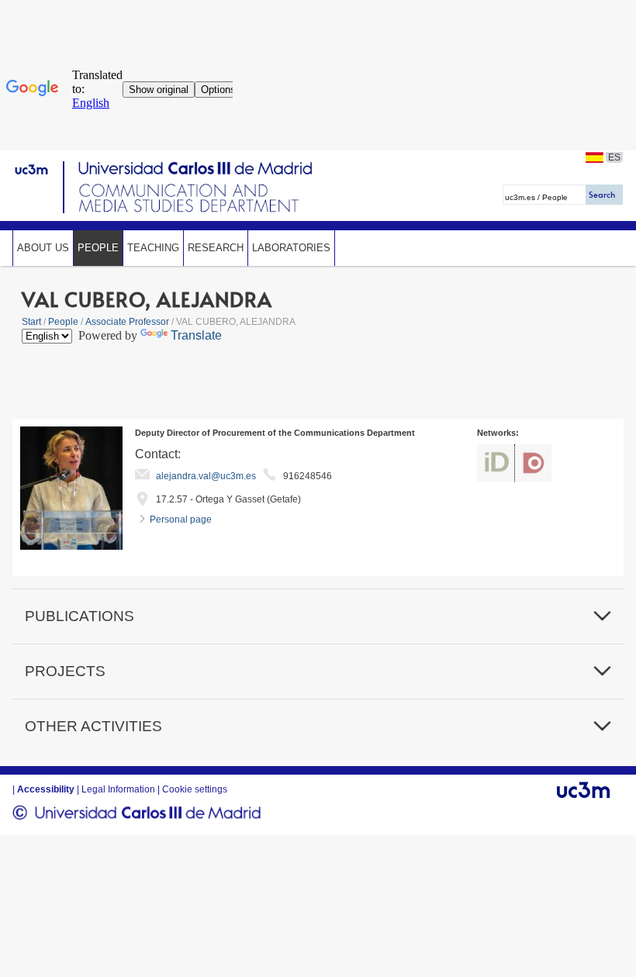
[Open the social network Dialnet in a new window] (533, 463)
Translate (196, 335)
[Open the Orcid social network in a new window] (495, 463)
